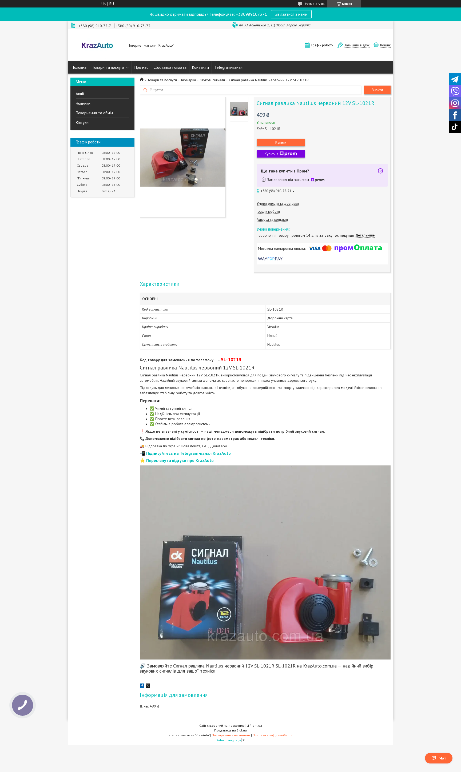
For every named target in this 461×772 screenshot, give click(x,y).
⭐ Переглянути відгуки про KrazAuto (177, 460)
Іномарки (188, 80)
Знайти (377, 90)
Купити (280, 142)
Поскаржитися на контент (231, 735)
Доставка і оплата (170, 67)
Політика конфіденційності (273, 735)
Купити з (271, 153)
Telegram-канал (228, 67)
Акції (80, 93)
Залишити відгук (356, 45)
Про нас (141, 67)
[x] (148, 686)
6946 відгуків (314, 4)
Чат (442, 758)
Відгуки (82, 122)
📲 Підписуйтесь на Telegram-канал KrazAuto (185, 453)
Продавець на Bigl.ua (230, 730)
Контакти (200, 67)
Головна (79, 67)
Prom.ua (256, 725)
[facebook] (142, 686)
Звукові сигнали (212, 80)
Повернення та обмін (94, 112)
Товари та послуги (108, 67)
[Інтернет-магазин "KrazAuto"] (97, 46)
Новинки (83, 103)
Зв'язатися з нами (291, 14)
